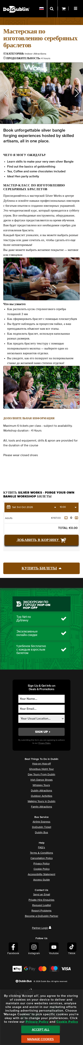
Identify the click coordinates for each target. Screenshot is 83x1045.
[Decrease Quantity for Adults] (66, 517)
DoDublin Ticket (41, 827)
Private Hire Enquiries (41, 900)
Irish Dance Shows (41, 780)
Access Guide (41, 879)
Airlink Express (41, 821)
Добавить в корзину (38, 540)
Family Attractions (41, 806)
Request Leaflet (41, 905)
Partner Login (40, 928)
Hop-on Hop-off (41, 763)
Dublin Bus (41, 832)
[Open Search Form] (52, 8)
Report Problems (41, 910)
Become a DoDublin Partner (41, 916)
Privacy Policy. (44, 743)
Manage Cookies (40, 1039)
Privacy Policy (41, 863)
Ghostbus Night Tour (41, 769)
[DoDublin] (16, 3)
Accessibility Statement (41, 874)
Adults (9, 518)
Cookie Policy (42, 869)
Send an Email (41, 894)
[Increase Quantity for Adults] (76, 517)
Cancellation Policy (41, 858)
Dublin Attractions (41, 790)
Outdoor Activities (41, 796)
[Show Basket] (63, 8)
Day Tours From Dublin (41, 774)
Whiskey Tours (41, 785)
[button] (76, 8)
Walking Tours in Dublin (41, 801)
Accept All (40, 1029)
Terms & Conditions (41, 853)
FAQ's (41, 847)
